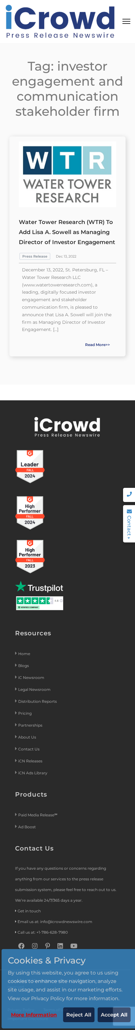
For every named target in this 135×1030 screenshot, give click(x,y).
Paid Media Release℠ (37, 815)
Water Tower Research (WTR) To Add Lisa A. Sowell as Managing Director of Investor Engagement (67, 232)
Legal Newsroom (34, 689)
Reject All (78, 1015)
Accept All (114, 1015)
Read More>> (97, 344)
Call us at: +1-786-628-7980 (43, 932)
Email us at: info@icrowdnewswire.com (55, 921)
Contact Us (29, 749)
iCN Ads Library (32, 773)
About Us (27, 737)
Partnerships (30, 725)
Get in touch (29, 911)
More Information (34, 1015)
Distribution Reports (38, 701)
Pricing (25, 713)
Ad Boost (27, 827)
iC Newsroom (31, 677)
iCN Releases (30, 761)
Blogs (23, 665)
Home (24, 653)
